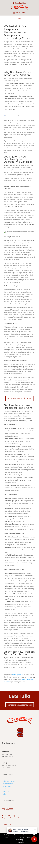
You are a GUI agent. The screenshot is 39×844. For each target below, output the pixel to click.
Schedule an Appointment (20, 398)
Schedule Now (20, 3)
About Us (6, 791)
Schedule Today (8, 815)
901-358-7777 (21, 13)
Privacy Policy (19, 842)
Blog (4, 794)
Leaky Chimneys (8, 786)
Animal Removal (8, 789)
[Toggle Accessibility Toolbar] (34, 839)
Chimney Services (9, 781)
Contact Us (6, 824)
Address (5, 751)
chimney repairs (17, 675)
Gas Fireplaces (8, 784)
